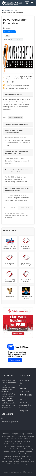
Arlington (26, 464)
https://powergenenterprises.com (17, 85)
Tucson (15, 454)
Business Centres (10, 10)
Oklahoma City (28, 449)
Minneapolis (25, 461)
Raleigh (29, 459)
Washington (20, 446)
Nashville (12, 449)
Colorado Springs (9, 459)
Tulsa (32, 461)
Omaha (4, 461)
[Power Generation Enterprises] (18, 58)
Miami (10, 461)
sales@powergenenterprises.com (17, 88)
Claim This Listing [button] (9, 32)
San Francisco (9, 441)
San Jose (13, 439)
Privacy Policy (24, 411)
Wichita (9, 464)
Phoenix (14, 436)
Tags (21, 386)
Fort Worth (7, 444)
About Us (23, 399)
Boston (28, 446)
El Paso (7, 446)
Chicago (22, 434)
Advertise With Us (25, 405)
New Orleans (17, 464)
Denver (28, 444)
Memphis (5, 449)
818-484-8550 (11, 82)
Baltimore (13, 451)
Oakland (16, 461)
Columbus (27, 441)
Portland (19, 449)
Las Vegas (6, 451)
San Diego (31, 436)
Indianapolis (18, 441)
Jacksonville (27, 439)
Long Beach (16, 456)
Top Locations (24, 380)
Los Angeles (14, 434)
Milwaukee (29, 451)
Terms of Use (24, 408)
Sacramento (28, 454)
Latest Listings (24, 391)
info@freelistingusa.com (10, 422)
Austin (20, 439)
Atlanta (29, 456)
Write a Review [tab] (26, 208)
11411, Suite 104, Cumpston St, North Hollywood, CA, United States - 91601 (19, 78)
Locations (23, 389)
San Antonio (22, 436)
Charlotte (15, 444)
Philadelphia (6, 436)
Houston (29, 434)
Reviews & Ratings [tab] (11, 208)
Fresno (21, 454)
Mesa (23, 456)
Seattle (22, 444)
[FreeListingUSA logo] (12, 3)
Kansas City (7, 456)
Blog (21, 383)
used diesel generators (15, 117)
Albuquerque (7, 454)
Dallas (7, 439)
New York (6, 434)
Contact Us (23, 402)
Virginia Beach (20, 459)
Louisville (21, 451)
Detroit (13, 446)
